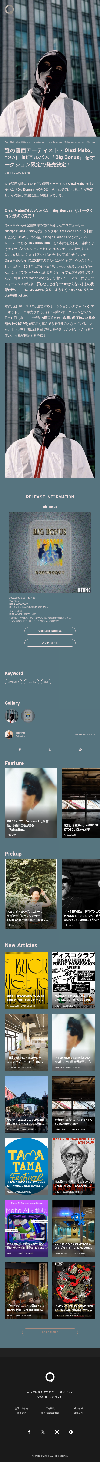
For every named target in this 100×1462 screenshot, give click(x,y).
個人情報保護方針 (50, 1413)
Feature (14, 763)
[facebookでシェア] (20, 750)
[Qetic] (9, 9)
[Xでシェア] (50, 750)
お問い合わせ (22, 1408)
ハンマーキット (50, 642)
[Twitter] (43, 1432)
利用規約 (21, 1413)
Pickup (13, 853)
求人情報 (78, 1408)
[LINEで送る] (80, 750)
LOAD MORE (50, 1332)
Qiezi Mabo (13, 682)
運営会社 (78, 1413)
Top (6, 142)
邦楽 (46, 682)
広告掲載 (50, 1408)
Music (12, 142)
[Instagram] (57, 1432)
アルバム (31, 682)
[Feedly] (71, 1432)
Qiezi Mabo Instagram (50, 630)
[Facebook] (29, 1432)
